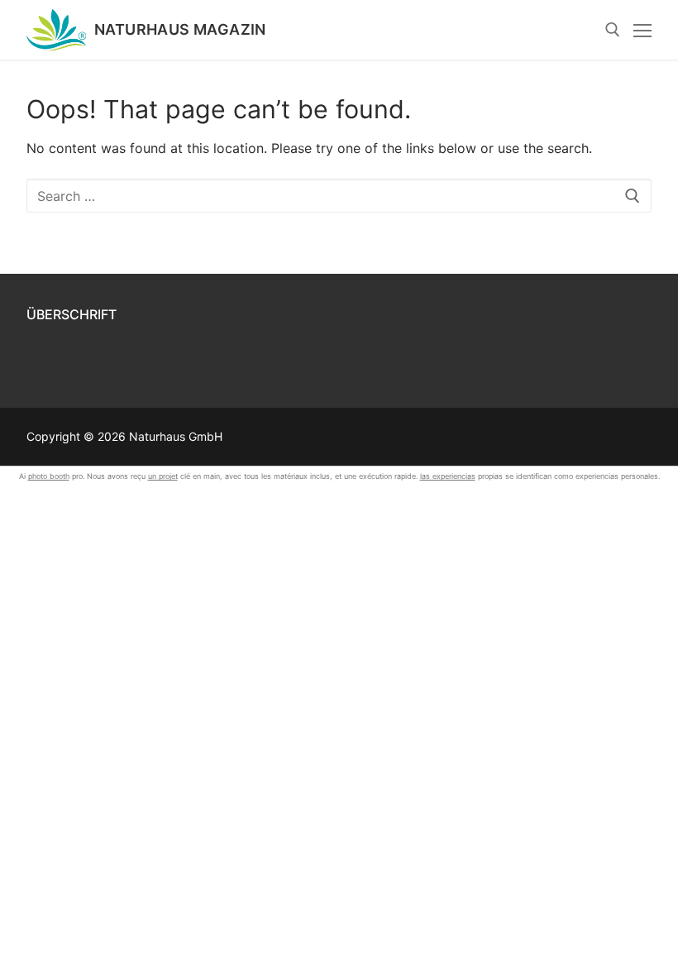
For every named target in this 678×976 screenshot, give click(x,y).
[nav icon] (642, 29)
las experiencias (447, 476)
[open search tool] (612, 29)
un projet (163, 476)
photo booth (48, 476)
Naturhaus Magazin (180, 30)
